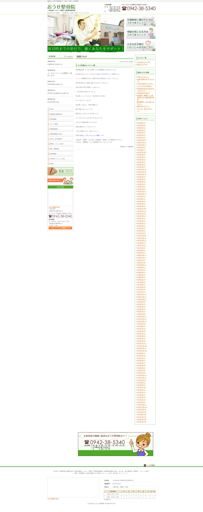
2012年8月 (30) (141, 414)
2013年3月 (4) (141, 397)
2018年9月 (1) (141, 272)
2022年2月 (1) (141, 230)
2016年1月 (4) (141, 314)
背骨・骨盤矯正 (54, 149)
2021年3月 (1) (141, 250)
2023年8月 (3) (141, 199)
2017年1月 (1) (141, 292)
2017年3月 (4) (141, 287)
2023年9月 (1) (141, 196)
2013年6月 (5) (141, 390)
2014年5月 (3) (141, 363)
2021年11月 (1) (141, 238)
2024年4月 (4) (141, 181)
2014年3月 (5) (141, 368)
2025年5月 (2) (141, 157)
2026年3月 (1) (141, 132)
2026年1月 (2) (141, 137)
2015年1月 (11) (141, 343)
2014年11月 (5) (141, 348)
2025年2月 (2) (141, 164)
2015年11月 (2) (141, 319)
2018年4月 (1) (141, 275)
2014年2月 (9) (141, 370)
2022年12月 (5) (141, 216)
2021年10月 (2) (141, 240)
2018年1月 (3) (141, 280)
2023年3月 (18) (141, 208)
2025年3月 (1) (141, 162)
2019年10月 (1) (141, 265)
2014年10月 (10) (142, 351)
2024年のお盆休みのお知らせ (58, 93)
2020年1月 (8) (141, 262)
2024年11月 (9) (141, 172)
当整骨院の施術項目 (55, 114)
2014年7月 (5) (141, 358)
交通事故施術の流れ (55, 134)
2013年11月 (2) (141, 378)
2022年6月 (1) (141, 221)
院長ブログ (140, 64)
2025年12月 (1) (141, 140)
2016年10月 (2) (141, 299)
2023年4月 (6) (141, 206)
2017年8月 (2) (141, 282)
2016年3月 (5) (141, 309)
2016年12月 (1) (141, 294)
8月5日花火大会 (53, 102)
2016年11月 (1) (141, 297)
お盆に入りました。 (143, 77)
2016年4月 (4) (141, 306)
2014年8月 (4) (141, 355)
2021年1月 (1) (141, 253)
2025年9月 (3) (141, 147)
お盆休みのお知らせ (143, 93)
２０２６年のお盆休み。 (145, 86)
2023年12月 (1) (141, 191)
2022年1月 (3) (141, 233)
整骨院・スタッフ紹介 (56, 144)
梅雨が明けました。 (143, 106)
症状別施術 (52, 119)
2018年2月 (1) (141, 277)
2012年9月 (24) (141, 412)
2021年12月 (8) (141, 235)
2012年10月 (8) (141, 409)
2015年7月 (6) (141, 329)
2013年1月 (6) (141, 402)
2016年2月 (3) (141, 311)
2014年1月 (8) (141, 373)
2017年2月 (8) (141, 289)
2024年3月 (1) (141, 184)
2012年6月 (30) (141, 419)
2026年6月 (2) (141, 128)
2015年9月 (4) (141, 324)
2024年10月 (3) (141, 174)
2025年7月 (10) (141, 152)
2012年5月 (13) (141, 422)
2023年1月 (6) (141, 213)
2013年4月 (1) (141, 395)
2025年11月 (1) (141, 142)
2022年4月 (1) (141, 226)
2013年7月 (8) (141, 387)
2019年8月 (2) (141, 267)
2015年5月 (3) (141, 333)
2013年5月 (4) (141, 392)
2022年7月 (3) (141, 218)
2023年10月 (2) (141, 194)
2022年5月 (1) (141, 223)
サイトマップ (123, 473)
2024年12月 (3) (141, 169)
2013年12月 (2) (141, 375)
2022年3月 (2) (141, 228)
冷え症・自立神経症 (55, 139)
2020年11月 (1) (141, 257)
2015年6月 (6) (141, 331)
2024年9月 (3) (141, 177)
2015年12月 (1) (141, 316)
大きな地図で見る (54, 207)
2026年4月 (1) (141, 130)
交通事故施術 (53, 129)
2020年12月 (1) (141, 255)
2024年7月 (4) (141, 179)
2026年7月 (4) (141, 125)
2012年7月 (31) (141, 417)
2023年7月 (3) (141, 201)
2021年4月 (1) (141, 248)
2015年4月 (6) (141, 336)
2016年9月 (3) (141, 302)
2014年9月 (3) (141, 353)
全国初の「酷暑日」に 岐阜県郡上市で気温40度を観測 (145, 97)
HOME (51, 109)
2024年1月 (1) (141, 189)
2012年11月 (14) (142, 407)
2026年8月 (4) (141, 123)
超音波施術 (52, 154)
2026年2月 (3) (141, 135)
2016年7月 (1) (141, 304)
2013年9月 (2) (141, 382)
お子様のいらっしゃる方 (57, 159)
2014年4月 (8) (141, 365)
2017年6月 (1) (141, 284)
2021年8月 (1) (141, 243)
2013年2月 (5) (141, 400)
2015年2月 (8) (141, 341)
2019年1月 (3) (141, 270)
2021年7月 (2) (141, 245)
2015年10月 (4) (141, 321)
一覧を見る (69, 56)
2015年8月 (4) (141, 326)
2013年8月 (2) (141, 385)
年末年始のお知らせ (54, 84)
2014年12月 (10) (142, 346)
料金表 (51, 163)
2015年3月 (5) (141, 338)
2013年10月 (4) (141, 380)
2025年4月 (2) (141, 159)
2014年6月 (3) (141, 360)
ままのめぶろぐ (142, 62)
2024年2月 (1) (141, 186)
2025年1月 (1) (141, 167)
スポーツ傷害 (53, 124)
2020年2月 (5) (141, 260)
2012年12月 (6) (141, 405)
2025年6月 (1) (141, 155)
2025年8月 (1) (141, 150)
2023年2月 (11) (141, 211)
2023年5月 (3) (141, 204)
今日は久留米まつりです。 (145, 83)
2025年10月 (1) (141, 145)
